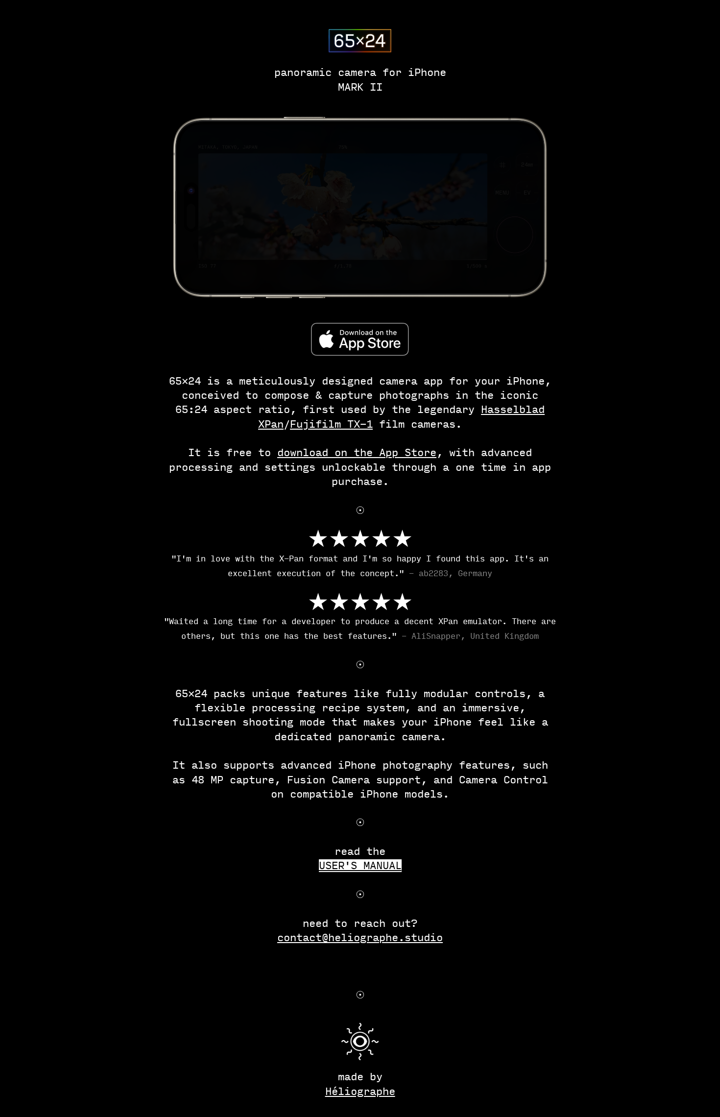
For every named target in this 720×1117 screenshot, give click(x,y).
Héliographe (360, 1091)
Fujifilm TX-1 (331, 424)
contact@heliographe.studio (360, 937)
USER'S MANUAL (360, 865)
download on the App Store (356, 452)
